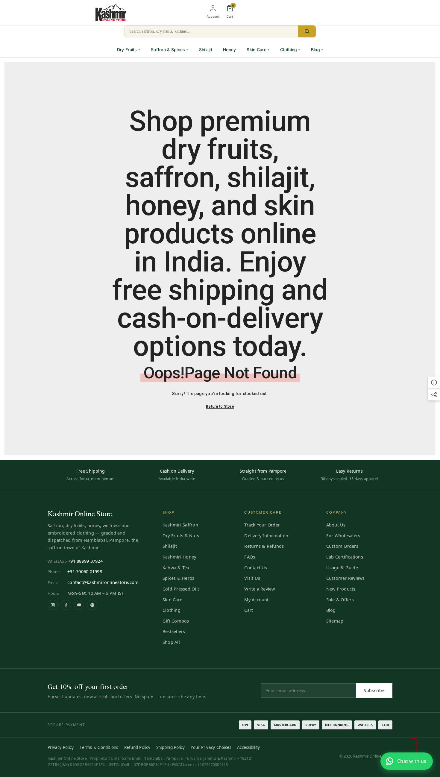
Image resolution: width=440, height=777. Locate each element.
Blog (317, 49)
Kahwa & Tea (176, 567)
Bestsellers (174, 631)
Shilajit (205, 49)
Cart (248, 610)
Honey (229, 49)
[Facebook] (66, 605)
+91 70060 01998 (84, 571)
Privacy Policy (61, 747)
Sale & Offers (340, 600)
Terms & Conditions (99, 747)
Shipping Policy (170, 747)
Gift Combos (176, 621)
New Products (341, 589)
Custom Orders (342, 546)
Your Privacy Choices (211, 747)
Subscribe (374, 690)
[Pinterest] (92, 605)
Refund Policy (137, 747)
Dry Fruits (128, 49)
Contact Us (255, 567)
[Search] (307, 31)
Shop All (171, 642)
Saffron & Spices (169, 49)
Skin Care (258, 49)
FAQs (249, 557)
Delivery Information (266, 535)
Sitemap (335, 621)
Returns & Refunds (264, 546)
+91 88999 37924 (85, 561)
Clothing (290, 49)
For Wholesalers (343, 535)
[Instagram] (53, 605)
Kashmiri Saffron (180, 525)
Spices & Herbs (178, 578)
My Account (256, 600)
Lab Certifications (344, 557)
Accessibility (248, 747)
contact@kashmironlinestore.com (103, 582)
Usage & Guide (342, 567)
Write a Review (259, 589)
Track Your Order (262, 525)
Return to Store (220, 406)
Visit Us (252, 578)
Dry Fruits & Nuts (181, 535)
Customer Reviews (345, 578)
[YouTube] (79, 605)
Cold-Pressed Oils (181, 589)
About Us (336, 525)
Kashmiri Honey (179, 557)
